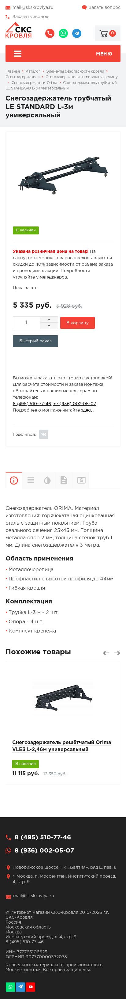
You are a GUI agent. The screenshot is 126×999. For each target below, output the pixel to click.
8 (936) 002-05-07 (63, 33)
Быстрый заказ (35, 341)
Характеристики (30, 480)
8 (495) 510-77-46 (49, 33)
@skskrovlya (76, 33)
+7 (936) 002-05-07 (74, 404)
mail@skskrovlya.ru (33, 7)
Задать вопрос (104, 7)
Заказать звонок (30, 17)
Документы (63, 480)
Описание (14, 480)
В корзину (77, 323)
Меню (104, 54)
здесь (87, 410)
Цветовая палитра (47, 480)
